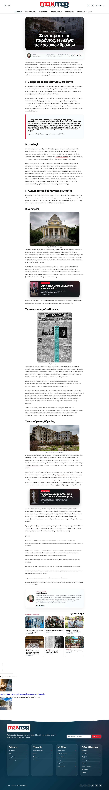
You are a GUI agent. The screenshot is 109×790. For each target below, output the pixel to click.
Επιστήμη (84, 750)
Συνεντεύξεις (12, 760)
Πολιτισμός (63, 31)
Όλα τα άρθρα (40, 605)
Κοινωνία (45, 31)
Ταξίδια (84, 763)
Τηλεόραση (36, 757)
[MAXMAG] (54, 4)
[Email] (103, 5)
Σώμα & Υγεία (61, 757)
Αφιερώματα (12, 757)
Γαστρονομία (61, 750)
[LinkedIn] (100, 5)
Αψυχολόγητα (61, 766)
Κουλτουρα (54, 31)
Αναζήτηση (96, 736)
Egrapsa (84, 772)
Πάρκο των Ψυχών (32, 528)
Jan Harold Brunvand (62, 156)
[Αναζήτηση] (5, 5)
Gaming (35, 760)
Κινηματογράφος (38, 750)
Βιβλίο (10, 753)
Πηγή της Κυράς (62, 475)
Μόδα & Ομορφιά (62, 753)
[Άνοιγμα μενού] (9, 5)
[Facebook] (88, 5)
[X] (92, 5)
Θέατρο (35, 753)
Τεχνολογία (85, 753)
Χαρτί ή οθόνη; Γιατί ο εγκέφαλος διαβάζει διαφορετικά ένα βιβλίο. (22, 694)
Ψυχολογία (60, 763)
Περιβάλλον (85, 757)
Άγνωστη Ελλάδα (86, 766)
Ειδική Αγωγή (85, 760)
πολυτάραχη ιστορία (32, 465)
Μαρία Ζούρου (41, 593)
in (77, 55)
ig (92, 785)
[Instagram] (96, 5)
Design (59, 760)
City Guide (85, 769)
